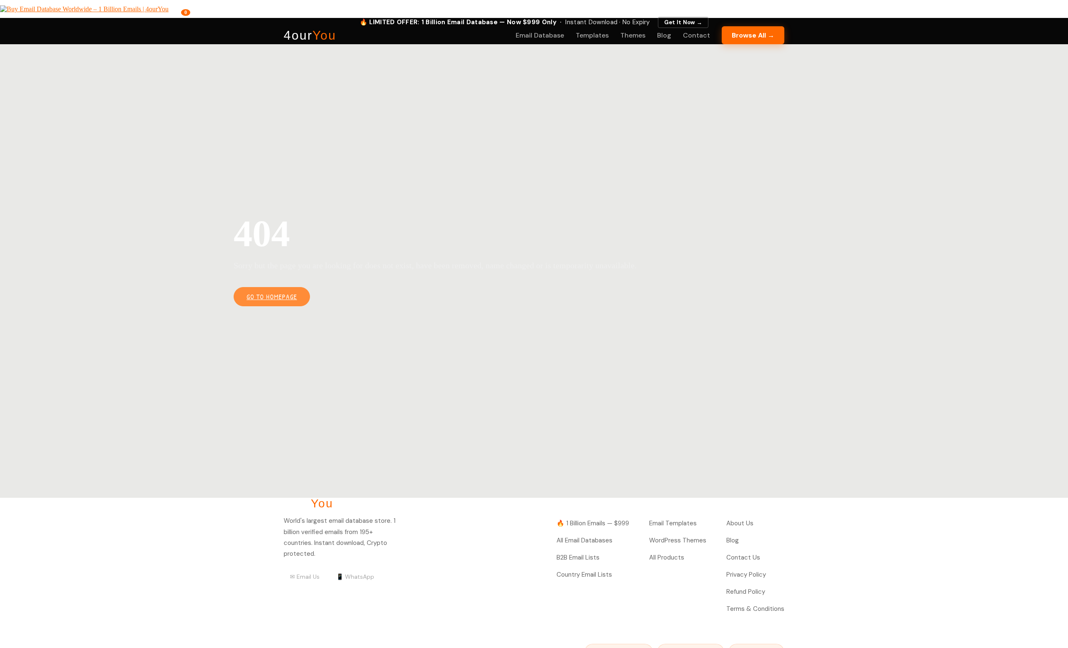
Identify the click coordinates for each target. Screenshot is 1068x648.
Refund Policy (745, 591)
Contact (696, 35)
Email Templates (673, 523)
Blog (664, 35)
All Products (666, 557)
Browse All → (753, 35)
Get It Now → (683, 22)
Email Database (540, 35)
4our (310, 35)
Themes (632, 35)
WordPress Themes (677, 540)
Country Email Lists (584, 574)
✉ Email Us (305, 576)
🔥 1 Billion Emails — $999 (593, 523)
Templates (592, 35)
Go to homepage (272, 296)
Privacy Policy (746, 574)
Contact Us (743, 557)
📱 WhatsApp (355, 576)
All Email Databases (584, 540)
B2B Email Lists (578, 557)
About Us (739, 523)
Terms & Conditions (755, 609)
